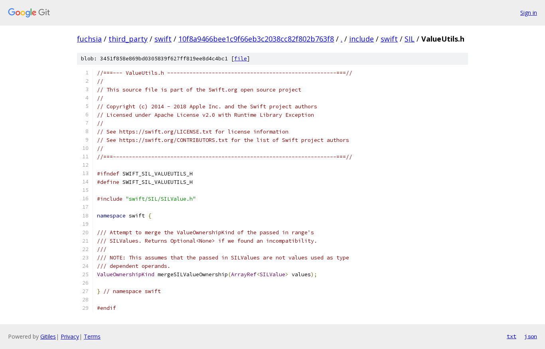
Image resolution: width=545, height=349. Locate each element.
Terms (92, 336)
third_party (128, 39)
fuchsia (89, 39)
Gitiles (48, 336)
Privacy (70, 336)
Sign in (528, 12)
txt (511, 336)
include (361, 39)
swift (163, 39)
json (530, 336)
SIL (410, 39)
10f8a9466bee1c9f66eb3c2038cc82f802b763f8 (256, 39)
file (240, 58)
